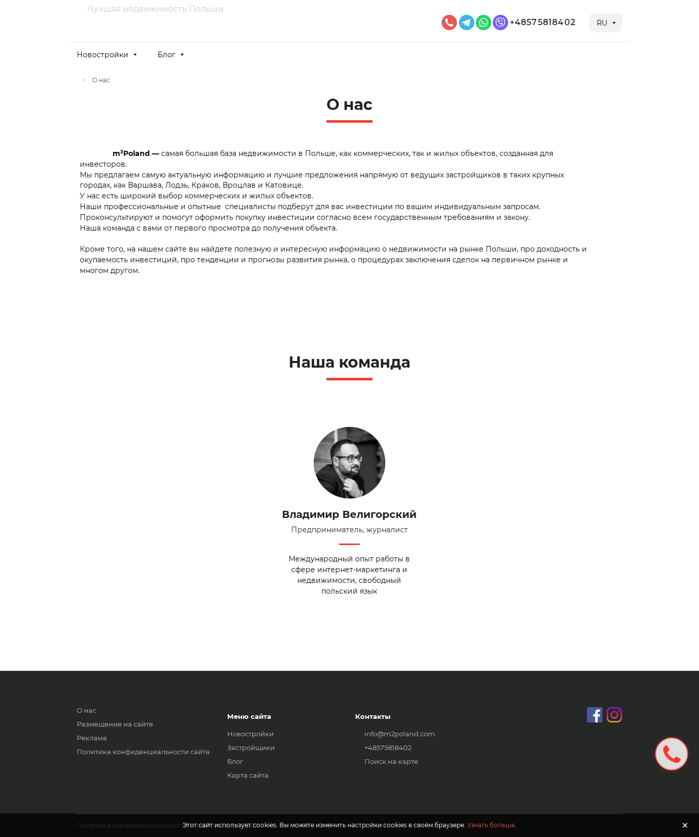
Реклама (92, 738)
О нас (86, 710)
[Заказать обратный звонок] (671, 754)
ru (603, 23)
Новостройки (250, 734)
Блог (235, 761)
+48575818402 (543, 22)
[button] (106, 54)
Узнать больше (491, 825)
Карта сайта (248, 775)
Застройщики (251, 747)
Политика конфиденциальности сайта (143, 752)
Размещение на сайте (115, 724)
